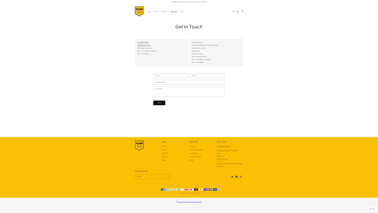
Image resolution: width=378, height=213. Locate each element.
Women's (165, 153)
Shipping (192, 146)
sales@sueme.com (144, 45)
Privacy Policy (193, 153)
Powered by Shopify (195, 193)
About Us (165, 157)
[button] (156, 11)
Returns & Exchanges (196, 150)
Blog (163, 160)
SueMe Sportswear (186, 193)
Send (159, 103)
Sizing (191, 160)
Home (164, 146)
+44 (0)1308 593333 (223, 146)
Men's (164, 150)
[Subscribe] (168, 176)
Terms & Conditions (195, 157)
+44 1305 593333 (143, 42)
